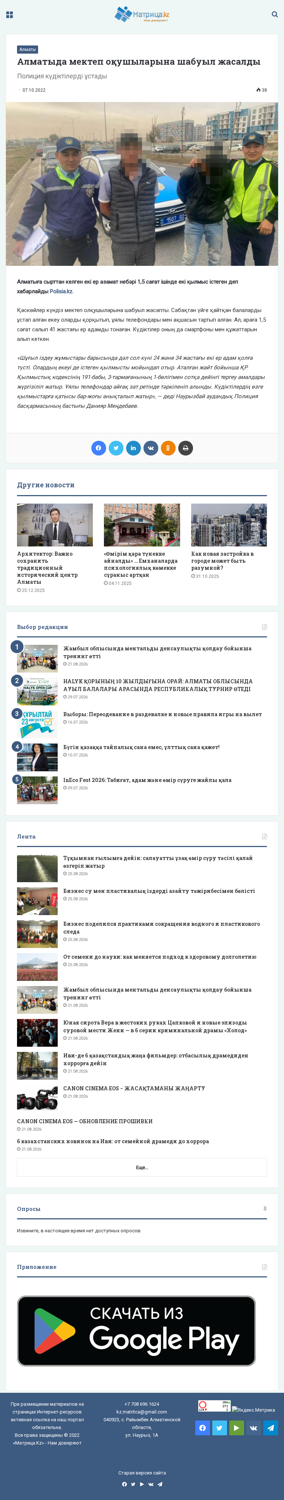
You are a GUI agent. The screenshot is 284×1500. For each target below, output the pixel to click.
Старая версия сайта (142, 1473)
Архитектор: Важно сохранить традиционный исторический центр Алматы (47, 567)
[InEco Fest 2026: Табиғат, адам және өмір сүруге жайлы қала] (37, 790)
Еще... (142, 1167)
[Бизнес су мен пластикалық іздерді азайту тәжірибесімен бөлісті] (37, 901)
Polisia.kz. (62, 291)
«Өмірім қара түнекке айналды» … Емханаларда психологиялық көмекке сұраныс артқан (141, 564)
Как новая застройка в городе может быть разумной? (222, 560)
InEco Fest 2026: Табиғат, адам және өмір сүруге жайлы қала (147, 779)
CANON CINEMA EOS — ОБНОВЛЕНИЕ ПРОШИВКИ (85, 1121)
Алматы (27, 49)
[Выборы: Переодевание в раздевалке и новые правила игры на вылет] (37, 724)
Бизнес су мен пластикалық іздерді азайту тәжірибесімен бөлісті (159, 890)
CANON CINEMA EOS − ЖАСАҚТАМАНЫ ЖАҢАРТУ (134, 1088)
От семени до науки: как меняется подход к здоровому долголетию (159, 956)
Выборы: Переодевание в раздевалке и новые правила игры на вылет (162, 714)
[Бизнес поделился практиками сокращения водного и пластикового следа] (37, 934)
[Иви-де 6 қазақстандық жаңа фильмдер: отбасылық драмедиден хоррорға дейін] (37, 1066)
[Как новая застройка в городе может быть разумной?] (229, 525)
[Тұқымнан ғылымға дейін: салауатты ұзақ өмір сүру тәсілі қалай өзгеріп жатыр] (37, 868)
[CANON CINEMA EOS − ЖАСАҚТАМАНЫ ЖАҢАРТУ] (37, 1099)
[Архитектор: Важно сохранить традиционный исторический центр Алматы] (55, 525)
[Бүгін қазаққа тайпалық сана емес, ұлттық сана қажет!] (37, 757)
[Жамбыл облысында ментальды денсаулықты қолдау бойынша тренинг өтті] (37, 659)
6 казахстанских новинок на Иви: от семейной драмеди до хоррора (113, 1141)
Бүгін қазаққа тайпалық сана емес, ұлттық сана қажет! (141, 747)
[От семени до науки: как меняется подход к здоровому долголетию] (37, 967)
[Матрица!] (142, 14)
